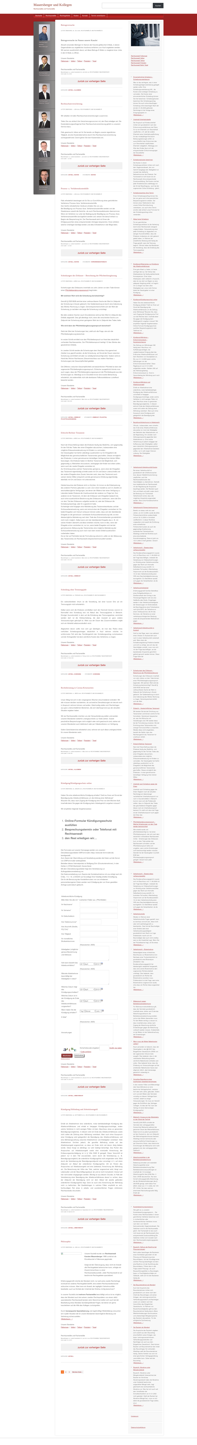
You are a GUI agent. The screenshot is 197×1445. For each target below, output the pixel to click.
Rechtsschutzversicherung (71, 104)
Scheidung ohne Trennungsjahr (74, 589)
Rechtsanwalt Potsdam (138, 63)
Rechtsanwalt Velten (137, 58)
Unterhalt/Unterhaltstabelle (142, 119)
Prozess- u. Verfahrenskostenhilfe (75, 188)
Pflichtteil (103, 417)
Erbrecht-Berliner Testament (72, 433)
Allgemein (77, 90)
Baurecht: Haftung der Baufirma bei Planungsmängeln (145, 1248)
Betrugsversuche (68, 25)
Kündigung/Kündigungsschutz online (76, 783)
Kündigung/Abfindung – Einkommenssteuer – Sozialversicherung (141, 339)
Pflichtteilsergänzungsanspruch (77, 290)
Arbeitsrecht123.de (65, 1058)
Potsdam (87, 61)
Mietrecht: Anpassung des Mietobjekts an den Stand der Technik (146, 1118)
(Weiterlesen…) (67, 1319)
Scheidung (77, 674)
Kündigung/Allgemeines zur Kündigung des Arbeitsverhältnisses (146, 265)
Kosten (76, 15)
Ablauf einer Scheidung (141, 219)
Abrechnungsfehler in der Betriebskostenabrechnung (142, 1158)
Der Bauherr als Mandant (141, 1327)
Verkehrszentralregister (140, 588)
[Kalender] (102, 964)
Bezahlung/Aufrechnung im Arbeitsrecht (146, 422)
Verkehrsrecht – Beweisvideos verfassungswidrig (143, 548)
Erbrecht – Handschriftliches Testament (146, 708)
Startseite (38, 15)
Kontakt (85, 15)
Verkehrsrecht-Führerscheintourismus (145, 507)
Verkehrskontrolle (139, 914)
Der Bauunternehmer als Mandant (144, 1285)
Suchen (158, 5)
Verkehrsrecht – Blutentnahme (143, 949)
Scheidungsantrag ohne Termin (143, 193)
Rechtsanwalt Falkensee (139, 56)
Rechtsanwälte (51, 15)
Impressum (134, 1416)
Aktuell (71, 90)
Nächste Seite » (77, 1372)
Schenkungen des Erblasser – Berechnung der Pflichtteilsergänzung (89, 275)
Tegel (94, 61)
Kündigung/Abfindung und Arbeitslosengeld (79, 1109)
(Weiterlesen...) (138, 115)
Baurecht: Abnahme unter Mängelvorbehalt (141, 1368)
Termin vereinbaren (98, 15)
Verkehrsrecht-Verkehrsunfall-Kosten (145, 467)
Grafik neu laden (115, 1048)
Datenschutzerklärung (138, 1427)
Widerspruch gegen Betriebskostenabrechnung (142, 1002)
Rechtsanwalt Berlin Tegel (139, 65)
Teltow (79, 61)
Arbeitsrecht (78, 1095)
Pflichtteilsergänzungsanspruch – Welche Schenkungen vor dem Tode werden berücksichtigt (145, 824)
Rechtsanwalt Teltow (138, 60)
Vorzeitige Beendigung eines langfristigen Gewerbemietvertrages (145, 1080)
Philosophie (66, 1241)
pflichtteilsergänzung (68, 419)
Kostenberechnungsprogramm (143, 1207)
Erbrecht (77, 417)
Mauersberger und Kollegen (53, 5)
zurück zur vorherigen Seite (92, 81)
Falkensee (65, 61)
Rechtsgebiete (65, 15)
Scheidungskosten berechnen (143, 160)
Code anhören (86, 1051)
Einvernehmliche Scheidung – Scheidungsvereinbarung (143, 78)
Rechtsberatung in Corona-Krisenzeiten (77, 688)
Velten (73, 61)
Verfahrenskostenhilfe (99, 262)
